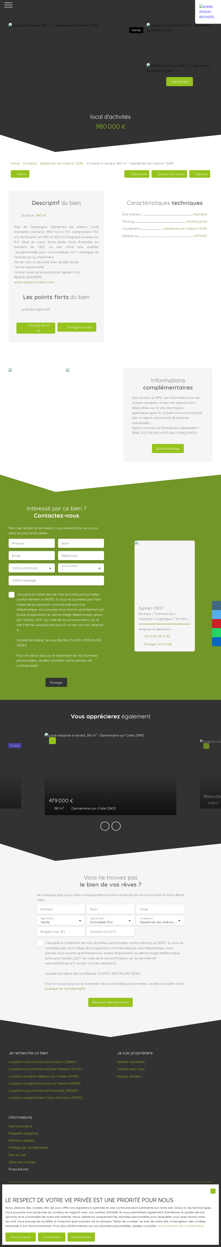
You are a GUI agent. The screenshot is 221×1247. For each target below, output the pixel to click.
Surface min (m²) (103, 932)
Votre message (24, 580)
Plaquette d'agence (23, 1133)
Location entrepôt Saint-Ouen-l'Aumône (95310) (45, 1097)
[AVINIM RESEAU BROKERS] (208, 5)
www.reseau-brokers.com (34, 282)
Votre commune (25, 568)
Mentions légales (22, 1140)
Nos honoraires (20, 1126)
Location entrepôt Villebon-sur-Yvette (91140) (44, 1076)
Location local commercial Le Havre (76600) (42, 1062)
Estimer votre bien (131, 1062)
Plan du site (17, 1155)
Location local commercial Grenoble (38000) (43, 1090)
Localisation (146, 918)
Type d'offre (47, 918)
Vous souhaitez (69, 566)
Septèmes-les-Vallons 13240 (62, 163)
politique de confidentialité (65, 988)
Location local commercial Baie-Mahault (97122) (45, 1069)
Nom (65, 543)
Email (16, 556)
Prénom (18, 543)
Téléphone (69, 556)
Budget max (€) (53, 932)
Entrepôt (30, 163)
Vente (15, 163)
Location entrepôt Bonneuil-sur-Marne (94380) (45, 1083)
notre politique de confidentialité (180, 1226)
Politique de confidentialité (29, 1147)
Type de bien (97, 918)
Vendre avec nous (131, 1069)
